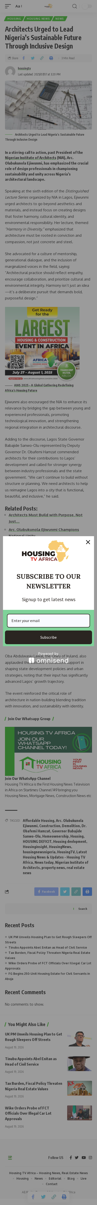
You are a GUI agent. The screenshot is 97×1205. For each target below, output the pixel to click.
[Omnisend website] (48, 657)
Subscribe (48, 637)
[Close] (88, 542)
